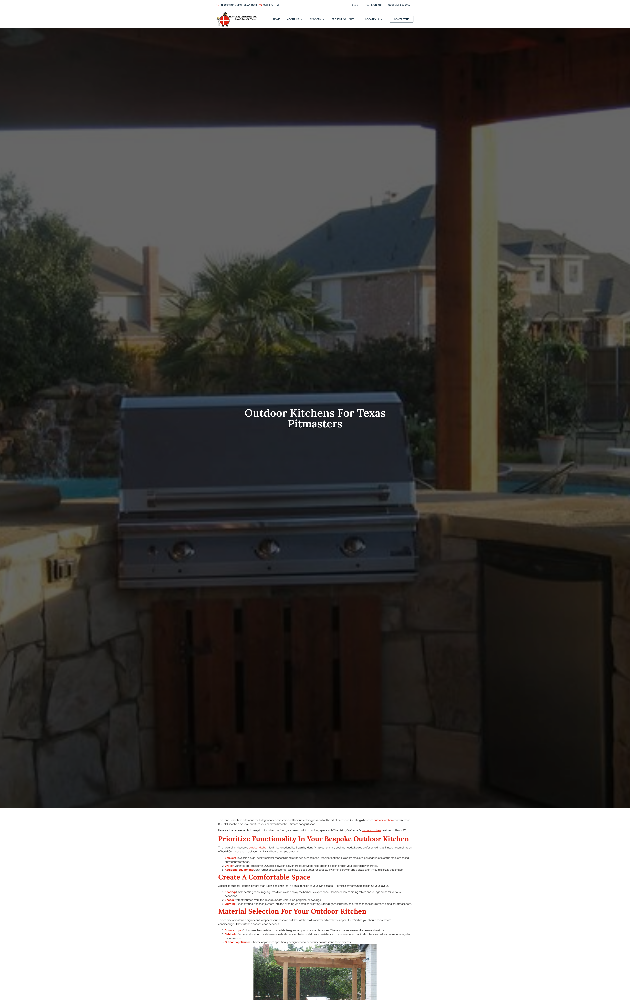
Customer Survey (399, 5)
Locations (372, 19)
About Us (293, 19)
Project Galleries (343, 19)
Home (276, 19)
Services (315, 19)
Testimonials (373, 5)
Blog (355, 5)
